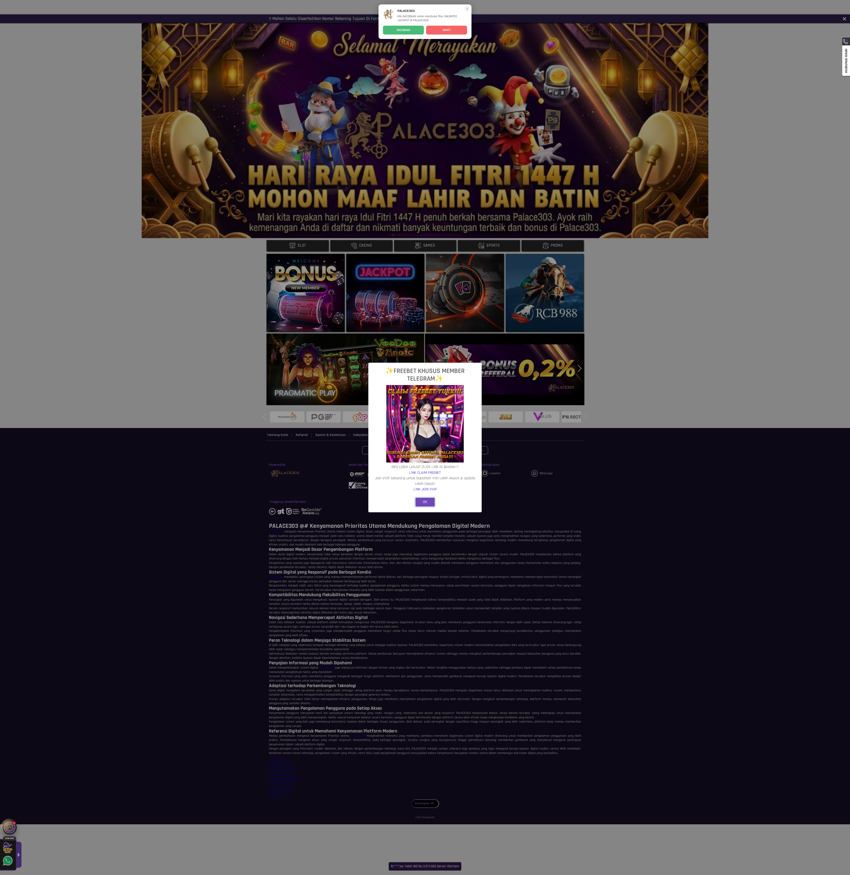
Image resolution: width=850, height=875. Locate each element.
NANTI (446, 30)
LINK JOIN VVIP (425, 489)
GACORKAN (403, 30)
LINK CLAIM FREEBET (425, 472)
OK (425, 501)
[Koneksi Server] (9, 827)
